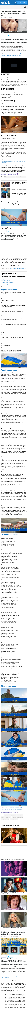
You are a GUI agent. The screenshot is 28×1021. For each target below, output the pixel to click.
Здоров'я (13, 177)
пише (2, 970)
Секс (17, 177)
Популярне (6, 815)
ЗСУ (8, 819)
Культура (3, 819)
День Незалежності (6, 817)
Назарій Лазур (17, 208)
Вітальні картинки (6, 284)
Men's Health (17, 49)
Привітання (19, 815)
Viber (17, 174)
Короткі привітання (6, 279)
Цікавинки (13, 815)
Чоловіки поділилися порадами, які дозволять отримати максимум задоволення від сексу (13, 161)
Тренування (23, 177)
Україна (14, 817)
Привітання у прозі (6, 280)
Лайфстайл (6, 177)
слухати (21, 2)
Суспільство (20, 817)
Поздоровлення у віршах (8, 282)
